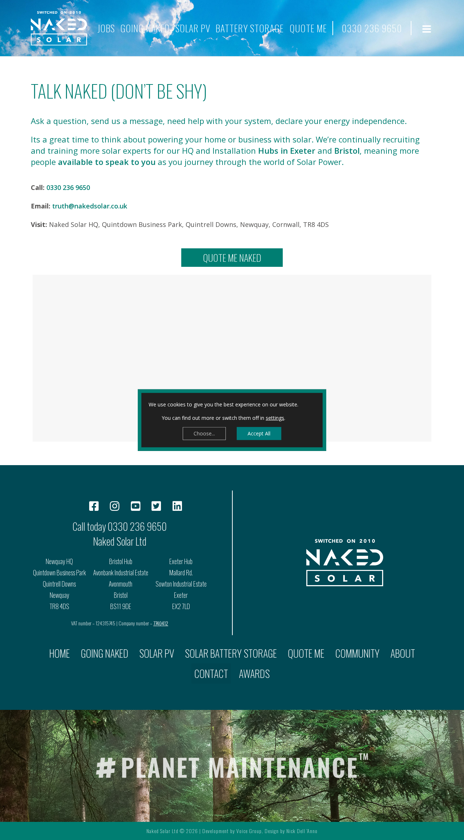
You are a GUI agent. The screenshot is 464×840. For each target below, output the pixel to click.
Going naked (145, 28)
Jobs (106, 28)
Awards (254, 673)
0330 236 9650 (372, 28)
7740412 (160, 623)
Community (357, 653)
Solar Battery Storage (231, 653)
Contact (211, 673)
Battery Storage (250, 28)
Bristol (347, 150)
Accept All (259, 433)
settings (275, 417)
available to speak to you (107, 161)
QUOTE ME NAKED (232, 258)
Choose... (204, 433)
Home (59, 653)
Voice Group (249, 831)
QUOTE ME (308, 28)
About (402, 653)
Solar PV (192, 28)
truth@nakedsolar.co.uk (89, 206)
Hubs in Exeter (286, 150)
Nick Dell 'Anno (302, 831)
